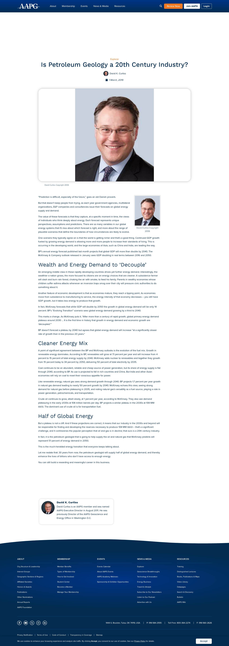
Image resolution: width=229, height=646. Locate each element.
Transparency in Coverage (81, 635)
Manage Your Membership (68, 592)
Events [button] (84, 6)
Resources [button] (119, 6)
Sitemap (99, 635)
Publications (22, 592)
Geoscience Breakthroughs (148, 571)
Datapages (181, 587)
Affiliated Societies (24, 581)
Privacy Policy (139, 641)
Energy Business (144, 581)
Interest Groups (23, 571)
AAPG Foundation (24, 607)
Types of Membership (66, 571)
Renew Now (173, 6)
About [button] (53, 6)
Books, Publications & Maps (188, 576)
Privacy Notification (25, 635)
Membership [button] (68, 6)
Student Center (63, 581)
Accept (204, 641)
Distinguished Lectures (186, 571)
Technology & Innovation (147, 576)
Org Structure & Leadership (28, 566)
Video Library (182, 581)
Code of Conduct (59, 635)
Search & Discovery (185, 592)
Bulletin (180, 597)
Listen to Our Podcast (146, 597)
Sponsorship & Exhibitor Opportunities (113, 581)
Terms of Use (42, 635)
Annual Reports (23, 602)
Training (180, 566)
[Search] (161, 6)
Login (207, 6)
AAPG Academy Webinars (107, 576)
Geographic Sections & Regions (30, 576)
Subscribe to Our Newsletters (149, 592)
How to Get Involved (65, 576)
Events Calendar (104, 566)
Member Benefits (64, 566)
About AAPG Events (105, 571)
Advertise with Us (144, 602)
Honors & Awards (24, 587)
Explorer (140, 566)
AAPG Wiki (181, 602)
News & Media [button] (101, 6)
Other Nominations (25, 597)
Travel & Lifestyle (144, 587)
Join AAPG (192, 6)
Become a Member (65, 587)
